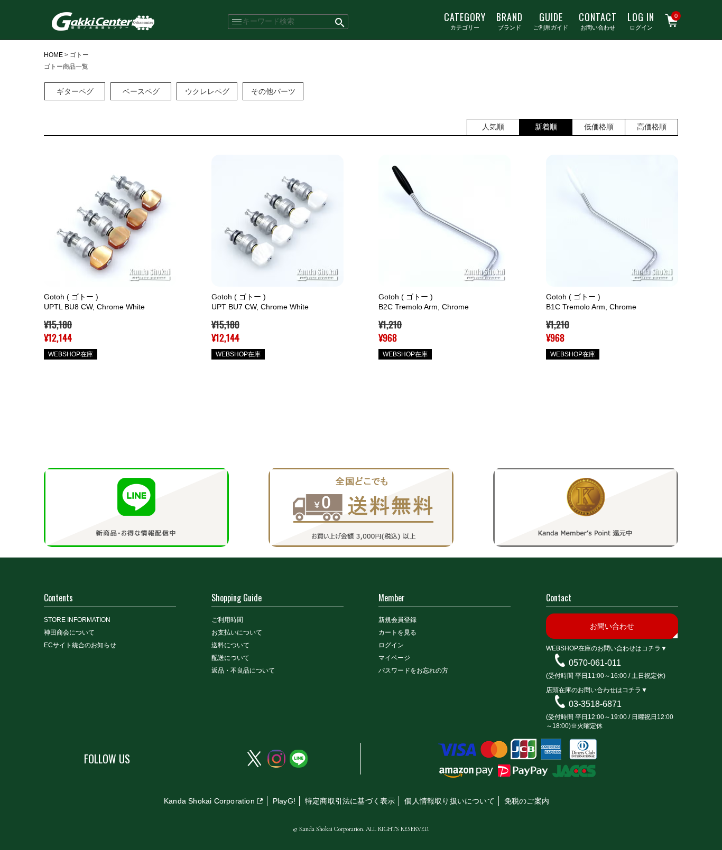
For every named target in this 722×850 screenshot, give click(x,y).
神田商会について (69, 632)
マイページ (394, 658)
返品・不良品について (243, 670)
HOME (53, 55)
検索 (340, 21)
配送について (230, 658)
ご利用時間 (227, 620)
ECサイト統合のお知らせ (80, 645)
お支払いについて (236, 632)
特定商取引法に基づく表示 (350, 801)
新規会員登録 (397, 620)
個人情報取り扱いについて (449, 801)
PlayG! (284, 801)
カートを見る (397, 632)
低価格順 (599, 126)
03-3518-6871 (595, 704)
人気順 (493, 126)
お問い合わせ (598, 21)
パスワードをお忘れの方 (413, 670)
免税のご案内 (526, 801)
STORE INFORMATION (77, 620)
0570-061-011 (595, 662)
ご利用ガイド (550, 21)
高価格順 (652, 126)
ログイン (640, 21)
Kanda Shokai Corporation (209, 801)
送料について (230, 645)
